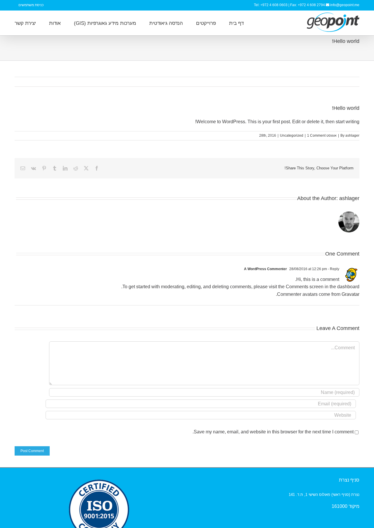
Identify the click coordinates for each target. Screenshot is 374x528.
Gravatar (350, 294)
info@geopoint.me (344, 5)
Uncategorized (291, 135)
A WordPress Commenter (265, 269)
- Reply (333, 269)
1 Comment (316, 135)
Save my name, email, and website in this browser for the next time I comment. (273, 431)
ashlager (352, 135)
